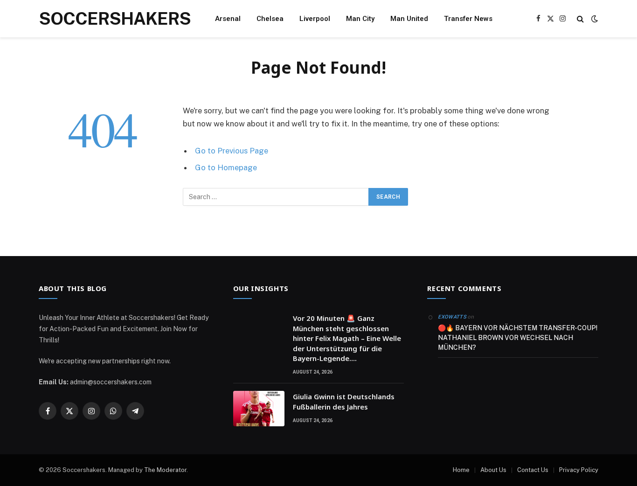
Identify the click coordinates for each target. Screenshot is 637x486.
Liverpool (314, 18)
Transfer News (468, 18)
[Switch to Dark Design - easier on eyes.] (593, 18)
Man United (409, 18)
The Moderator (165, 469)
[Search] (580, 18)
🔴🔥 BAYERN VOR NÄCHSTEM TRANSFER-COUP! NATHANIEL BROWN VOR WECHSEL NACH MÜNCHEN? (517, 337)
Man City (360, 18)
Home (461, 469)
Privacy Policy (578, 469)
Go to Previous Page (231, 150)
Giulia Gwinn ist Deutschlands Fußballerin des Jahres (344, 401)
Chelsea (270, 18)
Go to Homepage (226, 167)
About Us (493, 469)
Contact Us (532, 469)
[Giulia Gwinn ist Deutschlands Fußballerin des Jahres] (258, 408)
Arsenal (228, 18)
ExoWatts (452, 317)
